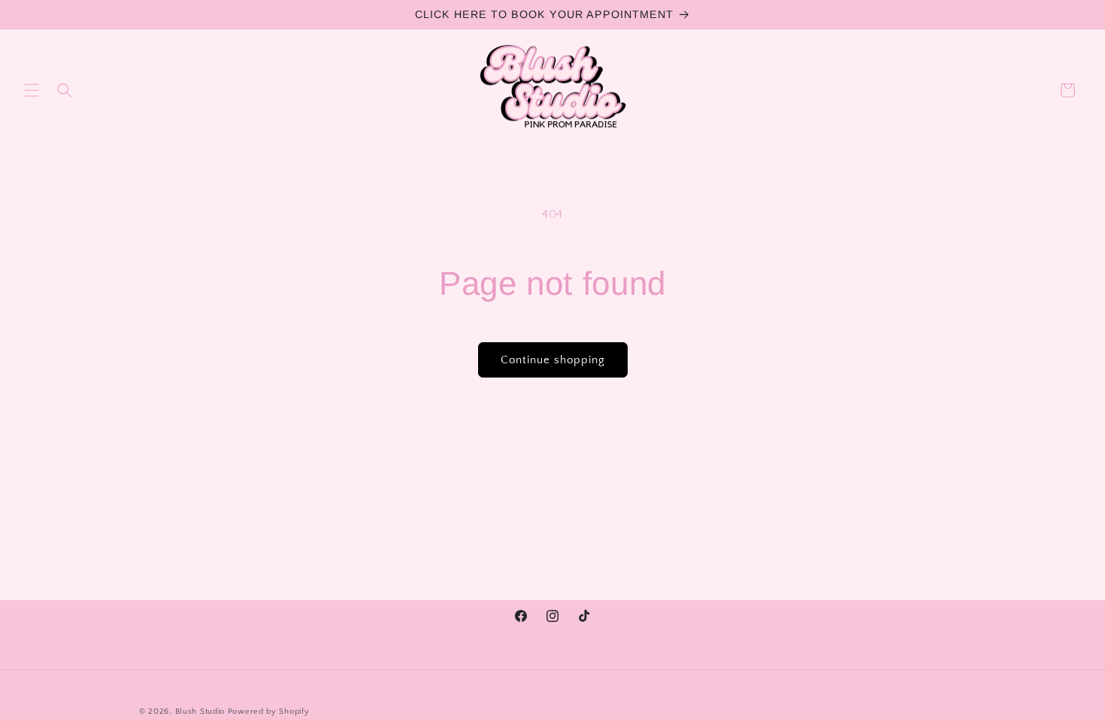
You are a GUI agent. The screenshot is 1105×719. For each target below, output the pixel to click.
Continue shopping (553, 359)
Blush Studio (200, 711)
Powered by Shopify (269, 711)
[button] (31, 90)
